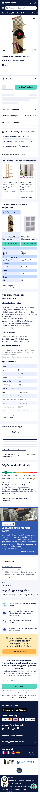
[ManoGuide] (33, 786)
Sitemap (21, 780)
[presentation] (34, 499)
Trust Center (16, 783)
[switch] (4, 785)
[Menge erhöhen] (12, 87)
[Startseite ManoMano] (14, 2)
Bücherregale (7, 585)
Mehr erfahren (21, 697)
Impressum (30, 780)
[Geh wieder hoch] (31, 752)
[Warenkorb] (34, 2)
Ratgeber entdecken (27, 552)
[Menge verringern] (4, 87)
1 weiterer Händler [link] (20, 154)
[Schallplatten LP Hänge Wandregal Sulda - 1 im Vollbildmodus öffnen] (19, 34)
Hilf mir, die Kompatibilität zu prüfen (16, 137)
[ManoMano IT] (8, 752)
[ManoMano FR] (3, 752)
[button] (10, 381)
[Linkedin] (3, 728)
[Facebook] (8, 728)
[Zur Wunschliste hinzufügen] (35, 50)
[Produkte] (3, 8)
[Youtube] (13, 728)
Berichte (25, 789)
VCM (11, 154)
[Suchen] (7, 8)
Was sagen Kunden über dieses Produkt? (17, 141)
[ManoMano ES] (18, 752)
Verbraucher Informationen (11, 789)
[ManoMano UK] (13, 752)
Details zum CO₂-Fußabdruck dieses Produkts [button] (15, 499)
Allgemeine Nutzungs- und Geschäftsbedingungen (19, 786)
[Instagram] (18, 728)
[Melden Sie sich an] (29, 2)
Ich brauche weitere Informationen (15, 146)
